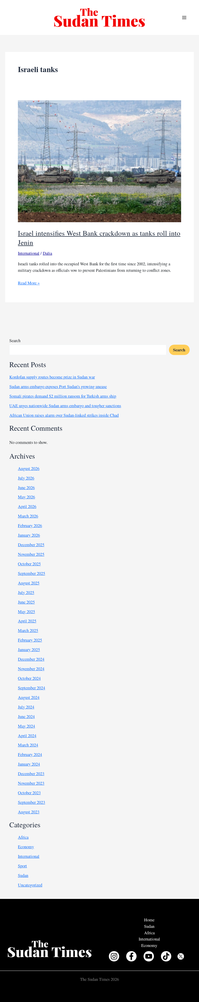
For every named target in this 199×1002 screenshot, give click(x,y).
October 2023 (29, 793)
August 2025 (28, 583)
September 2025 (31, 573)
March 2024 (28, 745)
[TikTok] (166, 956)
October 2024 (29, 678)
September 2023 (31, 802)
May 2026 (26, 497)
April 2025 (27, 621)
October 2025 (29, 564)
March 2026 (28, 516)
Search (14, 340)
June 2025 (26, 602)
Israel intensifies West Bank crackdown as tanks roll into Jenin (99, 237)
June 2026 (26, 487)
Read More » (29, 283)
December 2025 (31, 545)
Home (149, 920)
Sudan (23, 875)
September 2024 (31, 688)
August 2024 (28, 697)
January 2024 (29, 764)
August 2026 (28, 468)
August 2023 (28, 812)
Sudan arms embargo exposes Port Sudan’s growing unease (58, 386)
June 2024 (26, 716)
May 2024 (26, 726)
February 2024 (30, 754)
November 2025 (31, 554)
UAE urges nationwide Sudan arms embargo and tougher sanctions (65, 405)
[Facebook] (131, 956)
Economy (26, 847)
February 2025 (30, 640)
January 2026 (29, 535)
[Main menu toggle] (184, 17)
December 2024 (31, 659)
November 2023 (31, 783)
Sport (22, 866)
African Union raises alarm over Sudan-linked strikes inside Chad (64, 415)
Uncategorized (30, 885)
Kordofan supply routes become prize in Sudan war (52, 377)
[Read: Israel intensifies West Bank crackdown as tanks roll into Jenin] (99, 160)
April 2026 (27, 506)
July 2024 (26, 707)
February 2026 (30, 525)
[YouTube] (149, 956)
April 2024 (27, 735)
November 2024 (31, 669)
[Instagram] (114, 956)
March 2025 (28, 630)
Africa (23, 837)
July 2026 (26, 478)
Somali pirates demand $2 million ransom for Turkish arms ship (62, 396)
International (28, 253)
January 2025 (29, 649)
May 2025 (26, 611)
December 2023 (31, 773)
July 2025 (26, 592)
